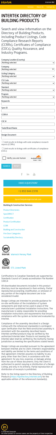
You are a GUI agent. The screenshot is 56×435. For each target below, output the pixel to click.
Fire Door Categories (12, 234)
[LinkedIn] (28, 176)
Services (30, 7)
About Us (40, 7)
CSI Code (5, 80)
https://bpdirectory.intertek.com (26, 377)
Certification (8, 218)
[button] (53, 69)
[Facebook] (22, 176)
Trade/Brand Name (9, 128)
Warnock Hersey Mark (20, 254)
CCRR (5, 226)
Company (5, 67)
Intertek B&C (50, 2)
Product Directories (11, 210)
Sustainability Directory (13, 238)
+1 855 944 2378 (28, 191)
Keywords (5, 101)
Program (4, 94)
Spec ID (4, 108)
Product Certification (12, 222)
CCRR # (4, 115)
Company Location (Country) (13, 60)
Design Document (8, 135)
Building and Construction (14, 230)
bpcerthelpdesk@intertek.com (28, 199)
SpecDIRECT (8, 214)
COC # (3, 121)
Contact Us (51, 7)
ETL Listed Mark (18, 268)
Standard (5, 87)
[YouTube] (34, 176)
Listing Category (8, 74)
